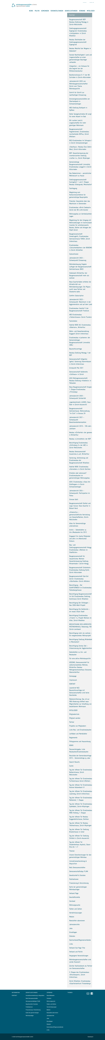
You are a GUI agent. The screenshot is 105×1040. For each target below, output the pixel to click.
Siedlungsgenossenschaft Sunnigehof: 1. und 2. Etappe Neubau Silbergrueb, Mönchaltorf (80, 182)
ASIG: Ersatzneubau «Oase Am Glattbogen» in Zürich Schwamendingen (79, 484)
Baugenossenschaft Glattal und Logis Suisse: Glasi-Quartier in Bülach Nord (80, 505)
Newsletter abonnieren (77, 920)
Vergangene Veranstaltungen (78, 956)
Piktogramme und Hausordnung (79, 741)
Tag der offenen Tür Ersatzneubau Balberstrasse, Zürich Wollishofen (80, 772)
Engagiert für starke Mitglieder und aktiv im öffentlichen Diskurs (79, 538)
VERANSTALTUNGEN (57, 10)
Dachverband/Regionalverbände (80, 940)
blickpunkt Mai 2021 (76, 368)
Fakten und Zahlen (75, 909)
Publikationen (73, 879)
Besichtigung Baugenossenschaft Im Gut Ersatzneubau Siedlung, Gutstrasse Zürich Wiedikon (80, 596)
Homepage (72, 676)
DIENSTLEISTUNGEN (71, 10)
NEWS (31, 10)
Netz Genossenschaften (77, 867)
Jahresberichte (74, 924)
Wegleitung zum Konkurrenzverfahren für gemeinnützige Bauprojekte (78, 194)
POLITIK (37, 10)
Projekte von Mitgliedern (77, 726)
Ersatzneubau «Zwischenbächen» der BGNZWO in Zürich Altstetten (80, 247)
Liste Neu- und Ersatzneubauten (80, 730)
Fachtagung (73, 188)
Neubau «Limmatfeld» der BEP (80, 439)
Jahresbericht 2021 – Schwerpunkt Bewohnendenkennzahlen (77, 419)
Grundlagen (73, 932)
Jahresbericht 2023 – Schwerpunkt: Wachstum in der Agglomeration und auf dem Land (80, 301)
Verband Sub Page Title (77, 948)
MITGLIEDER (90, 10)
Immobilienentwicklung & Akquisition (35, 995)
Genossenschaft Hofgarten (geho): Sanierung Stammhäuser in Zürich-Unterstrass (80, 361)
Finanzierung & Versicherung (78, 883)
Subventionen (73, 254)
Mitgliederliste (74, 714)
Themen (71, 851)
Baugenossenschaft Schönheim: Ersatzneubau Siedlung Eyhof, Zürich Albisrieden (80, 569)
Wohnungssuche (74, 905)
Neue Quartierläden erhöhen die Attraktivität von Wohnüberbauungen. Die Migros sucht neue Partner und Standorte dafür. (80, 287)
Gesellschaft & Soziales (77, 875)
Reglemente (73, 738)
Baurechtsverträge (75, 349)
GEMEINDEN (45, 10)
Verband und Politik (75, 952)
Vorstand (72, 901)
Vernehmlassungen (75, 913)
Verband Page (73, 893)
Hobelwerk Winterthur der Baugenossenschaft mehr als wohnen (79, 275)
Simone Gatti (73, 499)
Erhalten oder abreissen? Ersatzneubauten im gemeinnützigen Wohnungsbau (79, 475)
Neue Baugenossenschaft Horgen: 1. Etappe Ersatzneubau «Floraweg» (80, 389)
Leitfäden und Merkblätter (78, 734)
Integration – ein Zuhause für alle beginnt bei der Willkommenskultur (79, 68)
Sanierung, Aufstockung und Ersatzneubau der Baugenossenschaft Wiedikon (79, 460)
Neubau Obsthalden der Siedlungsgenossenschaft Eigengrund (77, 42)
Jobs (70, 928)
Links (71, 944)
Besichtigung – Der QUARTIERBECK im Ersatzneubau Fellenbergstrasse (80, 587)
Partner (71, 722)
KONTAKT (72, 684)
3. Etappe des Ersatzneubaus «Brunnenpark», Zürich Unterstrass (79, 974)
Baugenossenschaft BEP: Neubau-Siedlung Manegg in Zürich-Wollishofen (78, 21)
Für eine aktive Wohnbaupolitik (80, 658)
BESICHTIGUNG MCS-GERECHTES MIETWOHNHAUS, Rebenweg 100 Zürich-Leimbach (80, 626)
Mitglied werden (74, 718)
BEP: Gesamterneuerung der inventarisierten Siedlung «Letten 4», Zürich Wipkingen (79, 155)
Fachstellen (73, 321)
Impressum (73, 680)
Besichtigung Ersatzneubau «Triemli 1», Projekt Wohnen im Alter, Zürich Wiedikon (80, 617)
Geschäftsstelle (74, 897)
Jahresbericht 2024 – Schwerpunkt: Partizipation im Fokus (79, 493)
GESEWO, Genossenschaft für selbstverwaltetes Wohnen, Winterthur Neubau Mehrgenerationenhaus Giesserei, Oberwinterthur (80, 667)
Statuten (72, 936)
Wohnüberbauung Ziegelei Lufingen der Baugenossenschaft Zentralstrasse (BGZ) (80, 266)
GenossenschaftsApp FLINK (78, 871)
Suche (71, 766)
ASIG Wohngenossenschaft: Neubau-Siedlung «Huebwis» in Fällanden (80, 380)
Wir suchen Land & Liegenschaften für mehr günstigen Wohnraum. (77, 122)
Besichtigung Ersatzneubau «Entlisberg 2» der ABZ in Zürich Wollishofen (78, 445)
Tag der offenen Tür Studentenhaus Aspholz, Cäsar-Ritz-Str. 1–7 (80, 844)
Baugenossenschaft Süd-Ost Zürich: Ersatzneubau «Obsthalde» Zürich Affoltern (79, 578)
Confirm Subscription (76, 296)
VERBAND (82, 10)
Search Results (74, 762)
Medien (71, 917)
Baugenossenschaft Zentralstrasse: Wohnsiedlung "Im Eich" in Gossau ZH (79, 410)
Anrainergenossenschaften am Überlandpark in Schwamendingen (79, 101)
